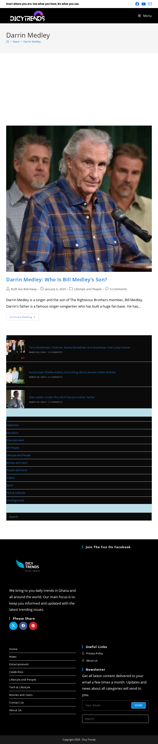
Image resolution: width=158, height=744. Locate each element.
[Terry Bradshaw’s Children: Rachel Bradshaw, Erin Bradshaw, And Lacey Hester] (15, 349)
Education (12, 433)
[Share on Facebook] (23, 626)
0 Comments (118, 289)
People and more (16, 470)
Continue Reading (24, 316)
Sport (9, 485)
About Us (15, 710)
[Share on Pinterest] (33, 626)
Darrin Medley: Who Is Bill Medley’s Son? (56, 279)
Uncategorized (15, 500)
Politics (10, 478)
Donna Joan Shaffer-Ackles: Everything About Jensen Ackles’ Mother (72, 372)
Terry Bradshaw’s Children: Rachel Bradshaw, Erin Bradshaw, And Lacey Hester (79, 347)
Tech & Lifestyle (15, 493)
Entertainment (15, 440)
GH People (12, 447)
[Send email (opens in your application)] (149, 4)
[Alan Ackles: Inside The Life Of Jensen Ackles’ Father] (15, 399)
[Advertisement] (79, 84)
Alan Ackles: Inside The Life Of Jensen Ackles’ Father (62, 397)
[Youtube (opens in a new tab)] (143, 4)
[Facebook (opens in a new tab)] (137, 4)
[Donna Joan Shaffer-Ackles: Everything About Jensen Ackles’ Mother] (15, 374)
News (12, 656)
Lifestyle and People (88, 289)
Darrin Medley (32, 41)
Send (138, 705)
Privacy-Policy (94, 653)
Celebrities (12, 425)
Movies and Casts (17, 463)
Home (13, 649)
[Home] (7, 41)
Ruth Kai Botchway (24, 289)
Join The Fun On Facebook (108, 547)
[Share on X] (13, 626)
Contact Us (16, 702)
